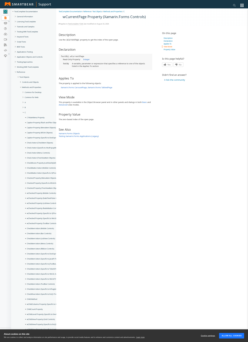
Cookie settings (208, 336)
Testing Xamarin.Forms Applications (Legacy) (79, 136)
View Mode (168, 46)
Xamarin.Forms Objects (69, 133)
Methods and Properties (112, 11)
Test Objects (97, 11)
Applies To (167, 44)
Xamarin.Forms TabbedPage (100, 87)
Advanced (63, 104)
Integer (86, 59)
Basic (144, 102)
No (180, 64)
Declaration (168, 41)
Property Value (169, 49)
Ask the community (175, 79)
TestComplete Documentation (70, 11)
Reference (87, 11)
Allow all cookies (232, 336)
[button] (242, 5)
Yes (169, 64)
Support (44, 4)
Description (168, 38)
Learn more (140, 337)
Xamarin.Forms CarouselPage (74, 87)
